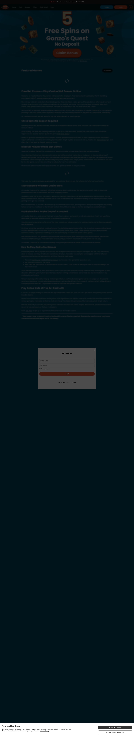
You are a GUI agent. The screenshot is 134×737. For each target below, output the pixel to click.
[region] (67, 730)
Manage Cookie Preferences (115, 732)
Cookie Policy (44, 731)
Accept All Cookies (115, 727)
